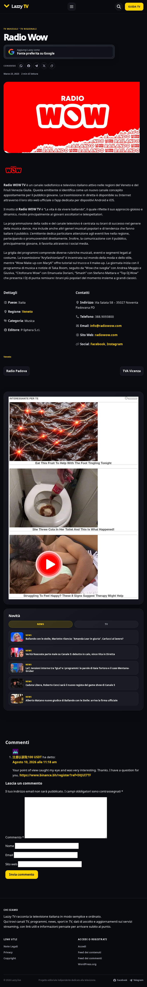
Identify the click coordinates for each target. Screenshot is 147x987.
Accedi (82, 946)
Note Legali (11, 946)
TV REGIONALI (28, 28)
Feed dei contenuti (89, 952)
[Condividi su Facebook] (28, 66)
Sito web (11, 864)
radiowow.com (106, 335)
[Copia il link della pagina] (52, 66)
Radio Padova (16, 371)
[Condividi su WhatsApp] (21, 66)
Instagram (115, 344)
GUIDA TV (134, 6)
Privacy (8, 952)
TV (106, 624)
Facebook (98, 344)
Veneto (27, 312)
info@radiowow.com (106, 326)
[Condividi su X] (44, 66)
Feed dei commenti (90, 958)
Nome (9, 846)
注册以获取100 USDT (27, 757)
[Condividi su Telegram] (36, 66)
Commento (14, 837)
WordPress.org (87, 964)
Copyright (10, 958)
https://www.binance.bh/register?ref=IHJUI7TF (55, 775)
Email (9, 855)
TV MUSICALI (11, 28)
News (40, 624)
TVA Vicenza (132, 371)
